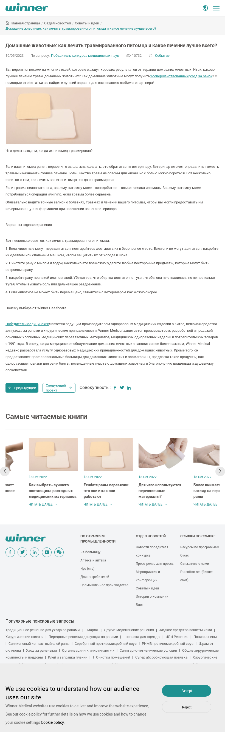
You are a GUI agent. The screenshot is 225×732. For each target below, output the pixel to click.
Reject (187, 707)
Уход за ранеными (41, 650)
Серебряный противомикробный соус (106, 644)
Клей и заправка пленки (67, 657)
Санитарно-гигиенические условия (148, 650)
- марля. (92, 630)
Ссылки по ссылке (197, 536)
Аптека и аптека (93, 560)
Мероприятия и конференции (148, 576)
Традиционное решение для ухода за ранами (42, 630)
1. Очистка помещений (111, 657)
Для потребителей (94, 577)
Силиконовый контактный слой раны (39, 644)
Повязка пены (205, 637)
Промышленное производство (104, 585)
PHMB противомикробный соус (167, 644)
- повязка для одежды (141, 637)
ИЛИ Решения (176, 637)
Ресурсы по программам (199, 547)
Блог (139, 605)
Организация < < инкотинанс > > (88, 650)
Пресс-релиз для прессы (155, 564)
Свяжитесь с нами (194, 564)
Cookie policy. (53, 722)
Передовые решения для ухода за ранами (83, 637)
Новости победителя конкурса (152, 551)
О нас (184, 555)
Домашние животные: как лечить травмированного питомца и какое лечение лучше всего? (80, 28)
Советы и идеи (87, 23)
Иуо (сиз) (87, 569)
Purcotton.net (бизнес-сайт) (197, 576)
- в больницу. (90, 552)
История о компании (152, 596)
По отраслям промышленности (98, 538)
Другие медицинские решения (129, 630)
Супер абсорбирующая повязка (161, 657)
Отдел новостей (57, 23)
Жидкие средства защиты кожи (185, 630)
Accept (186, 691)
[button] (5, 471)
